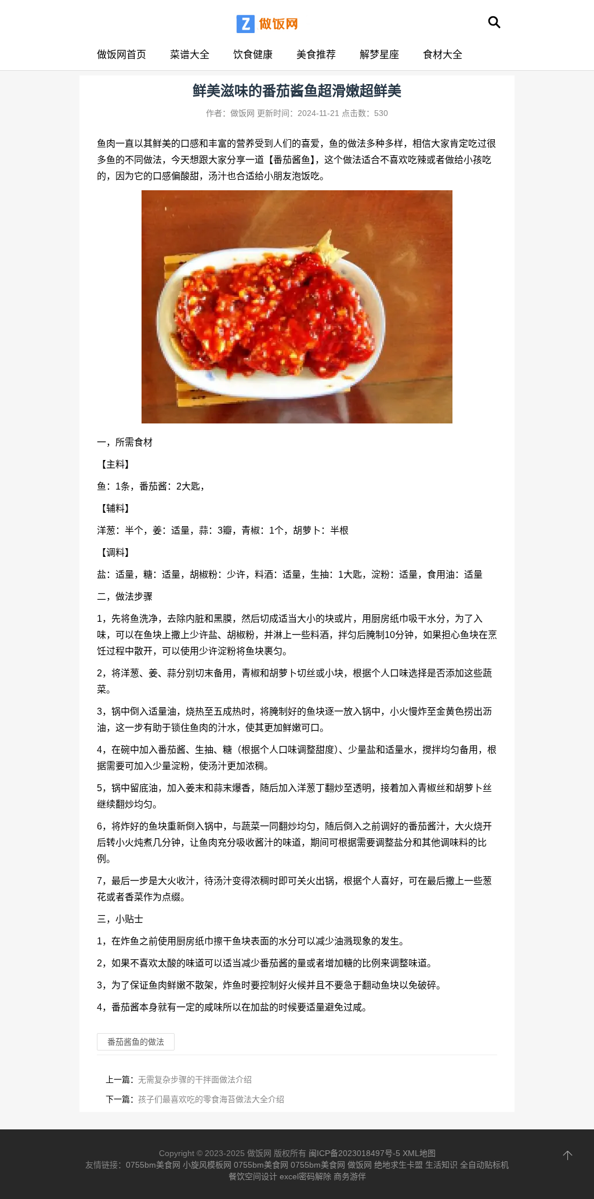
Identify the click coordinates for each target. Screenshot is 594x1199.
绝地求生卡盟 (398, 1164)
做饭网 (359, 1164)
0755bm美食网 (153, 1164)
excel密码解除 (305, 1176)
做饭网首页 (121, 54)
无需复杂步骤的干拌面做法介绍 (195, 1079)
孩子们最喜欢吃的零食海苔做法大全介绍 (211, 1099)
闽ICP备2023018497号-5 (354, 1153)
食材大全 (442, 54)
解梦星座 (379, 54)
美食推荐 (316, 54)
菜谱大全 (189, 54)
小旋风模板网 (207, 1164)
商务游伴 (350, 1176)
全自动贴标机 (484, 1164)
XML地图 (419, 1153)
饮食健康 (253, 54)
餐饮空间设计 (253, 1176)
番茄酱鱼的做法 (135, 1041)
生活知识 (441, 1164)
